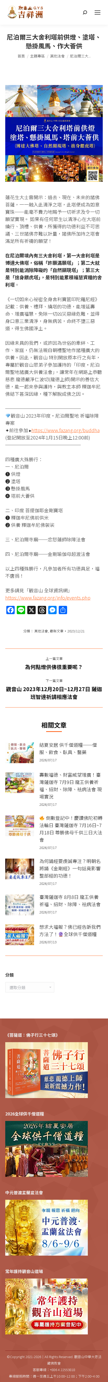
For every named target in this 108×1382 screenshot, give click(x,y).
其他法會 (41, 630)
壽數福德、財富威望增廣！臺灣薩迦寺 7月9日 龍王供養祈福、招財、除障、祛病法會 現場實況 (70, 785)
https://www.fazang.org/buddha (65, 430)
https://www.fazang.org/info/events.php (47, 597)
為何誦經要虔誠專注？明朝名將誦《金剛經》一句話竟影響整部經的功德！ (70, 868)
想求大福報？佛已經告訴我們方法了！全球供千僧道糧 (70, 930)
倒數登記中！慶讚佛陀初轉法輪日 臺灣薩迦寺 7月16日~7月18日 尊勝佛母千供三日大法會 (70, 828)
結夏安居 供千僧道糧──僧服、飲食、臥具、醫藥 (68, 748)
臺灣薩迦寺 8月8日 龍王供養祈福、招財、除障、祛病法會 (70, 900)
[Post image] (19, 752)
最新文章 (56, 630)
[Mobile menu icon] (97, 12)
